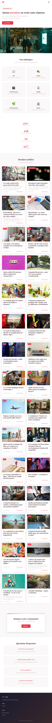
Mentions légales (5, 712)
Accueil (3, 705)
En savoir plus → (7, 22)
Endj (6, 697)
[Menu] (48, 2)
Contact (3, 715)
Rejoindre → (26, 626)
